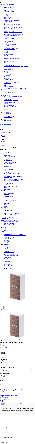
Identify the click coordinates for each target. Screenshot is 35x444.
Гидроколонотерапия (7, 247)
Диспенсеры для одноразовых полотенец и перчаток (11, 26)
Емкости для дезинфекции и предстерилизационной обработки (13, 27)
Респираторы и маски (7, 73)
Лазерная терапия (6, 250)
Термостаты (5, 57)
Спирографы (6, 40)
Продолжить (2, 391)
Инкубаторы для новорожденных (9, 152)
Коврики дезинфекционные (8, 30)
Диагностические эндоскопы (8, 120)
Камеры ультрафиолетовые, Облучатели (9, 168)
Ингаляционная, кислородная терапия (9, 102)
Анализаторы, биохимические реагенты (9, 49)
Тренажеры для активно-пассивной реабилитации (11, 108)
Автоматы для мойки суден (8, 19)
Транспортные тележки (7, 83)
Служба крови (6, 55)
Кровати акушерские (7, 6)
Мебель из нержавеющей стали (8, 64)
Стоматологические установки (8, 79)
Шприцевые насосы (7, 18)
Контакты (3, 137)
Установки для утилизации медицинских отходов (11, 243)
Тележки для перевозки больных (8, 68)
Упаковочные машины (7, 240)
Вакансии (3, 136)
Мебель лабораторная (7, 51)
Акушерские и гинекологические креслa (10, 151)
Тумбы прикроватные (7, 216)
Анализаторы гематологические (8, 45)
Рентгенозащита (6, 85)
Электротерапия (6, 111)
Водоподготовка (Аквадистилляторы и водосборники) (12, 20)
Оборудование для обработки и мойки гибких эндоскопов (12, 23)
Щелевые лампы (6, 226)
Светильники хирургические (8, 117)
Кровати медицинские (7, 209)
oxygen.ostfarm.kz (4, 438)
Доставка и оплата (4, 362)
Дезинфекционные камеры (8, 21)
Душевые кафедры (6, 101)
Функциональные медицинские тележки (10, 70)
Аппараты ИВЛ (6, 12)
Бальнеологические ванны (7, 99)
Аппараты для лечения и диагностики (9, 75)
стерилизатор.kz (4, 436)
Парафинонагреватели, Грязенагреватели (10, 106)
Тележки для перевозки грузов (8, 69)
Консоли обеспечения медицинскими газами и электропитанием (13, 87)
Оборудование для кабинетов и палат (9, 65)
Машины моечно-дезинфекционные (9, 169)
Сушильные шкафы (6, 56)
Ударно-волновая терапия (7, 110)
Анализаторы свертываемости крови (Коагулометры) (11, 48)
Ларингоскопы (6, 260)
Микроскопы (6, 52)
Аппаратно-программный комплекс (9, 36)
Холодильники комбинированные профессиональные (11, 58)
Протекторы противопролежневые (9, 116)
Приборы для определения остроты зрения (10, 223)
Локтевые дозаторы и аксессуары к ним (9, 28)
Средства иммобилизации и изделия (9, 61)
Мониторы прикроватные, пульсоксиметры (10, 162)
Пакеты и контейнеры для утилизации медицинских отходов (13, 96)
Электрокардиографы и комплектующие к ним (10, 42)
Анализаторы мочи (6, 47)
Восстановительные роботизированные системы (11, 100)
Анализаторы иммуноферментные (9, 46)
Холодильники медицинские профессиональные (11, 59)
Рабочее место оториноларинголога (9, 77)
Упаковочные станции (7, 94)
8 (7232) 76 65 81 (5, 128)
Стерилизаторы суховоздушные (8, 92)
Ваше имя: (1, 385)
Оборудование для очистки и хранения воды (10, 53)
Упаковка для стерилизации (8, 93)
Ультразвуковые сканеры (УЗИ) (8, 41)
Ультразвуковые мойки (7, 25)
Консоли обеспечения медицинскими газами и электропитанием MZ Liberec (15, 88)
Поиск (9, 132)
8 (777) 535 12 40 (5, 129)
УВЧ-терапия (6, 109)
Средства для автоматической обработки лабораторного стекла (13, 33)
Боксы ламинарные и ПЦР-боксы (9, 196)
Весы (4, 50)
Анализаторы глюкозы (7, 192)
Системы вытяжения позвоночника (9, 107)
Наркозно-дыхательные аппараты (9, 16)
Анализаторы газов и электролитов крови (10, 44)
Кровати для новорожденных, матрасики (10, 7)
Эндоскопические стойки (7, 121)
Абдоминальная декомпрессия (8, 98)
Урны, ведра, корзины (7, 172)
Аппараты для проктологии (8, 113)
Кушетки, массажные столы (8, 210)
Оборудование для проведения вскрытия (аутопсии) (11, 82)
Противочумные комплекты (8, 72)
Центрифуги (5, 206)
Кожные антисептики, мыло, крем (9, 31)
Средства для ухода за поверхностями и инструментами (12, 35)
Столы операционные (7, 264)
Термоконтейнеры (6, 203)
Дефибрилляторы (6, 14)
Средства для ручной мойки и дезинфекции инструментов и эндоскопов (14, 34)
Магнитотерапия (6, 104)
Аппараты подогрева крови (8, 13)
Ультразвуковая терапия (7, 257)
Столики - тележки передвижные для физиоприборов (11, 213)
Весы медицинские (6, 37)
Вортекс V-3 (2, 400)
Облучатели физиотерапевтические (9, 105)
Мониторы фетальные (7, 155)
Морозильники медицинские (8, 199)
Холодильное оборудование (8, 230)
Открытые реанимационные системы (9, 9)
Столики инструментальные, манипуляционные (11, 67)
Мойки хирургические (7, 15)
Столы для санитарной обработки (9, 11)
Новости (3, 135)
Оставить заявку (3, 352)
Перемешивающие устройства (8, 54)
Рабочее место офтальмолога (8, 78)
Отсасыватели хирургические (8, 115)
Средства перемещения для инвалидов (9, 254)
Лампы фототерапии (7, 8)
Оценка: (1, 390)
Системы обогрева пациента (8, 17)
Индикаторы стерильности (8, 90)
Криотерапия (6, 103)
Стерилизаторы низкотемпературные (9, 237)
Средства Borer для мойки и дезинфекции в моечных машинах (13, 32)
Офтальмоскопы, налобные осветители (9, 76)
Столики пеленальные (7, 10)
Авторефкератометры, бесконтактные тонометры (11, 74)
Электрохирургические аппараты (9, 118)
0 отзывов (2, 354)
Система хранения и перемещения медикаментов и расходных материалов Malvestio (16, 66)
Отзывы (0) (3, 363)
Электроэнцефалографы (7, 189)
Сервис (3, 134)
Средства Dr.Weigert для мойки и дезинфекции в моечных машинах (13, 179)
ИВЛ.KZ (3, 437)
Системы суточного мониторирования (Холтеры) (11, 186)
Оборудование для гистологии (8, 81)
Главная (3, 139)
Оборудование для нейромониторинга (9, 38)
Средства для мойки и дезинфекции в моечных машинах (12, 24)
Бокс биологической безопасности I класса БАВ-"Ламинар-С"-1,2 (10, 395)
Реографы (5, 39)
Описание (3, 361)
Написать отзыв (6, 354)
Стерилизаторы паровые (7, 91)
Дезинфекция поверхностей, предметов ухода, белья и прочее (13, 29)
